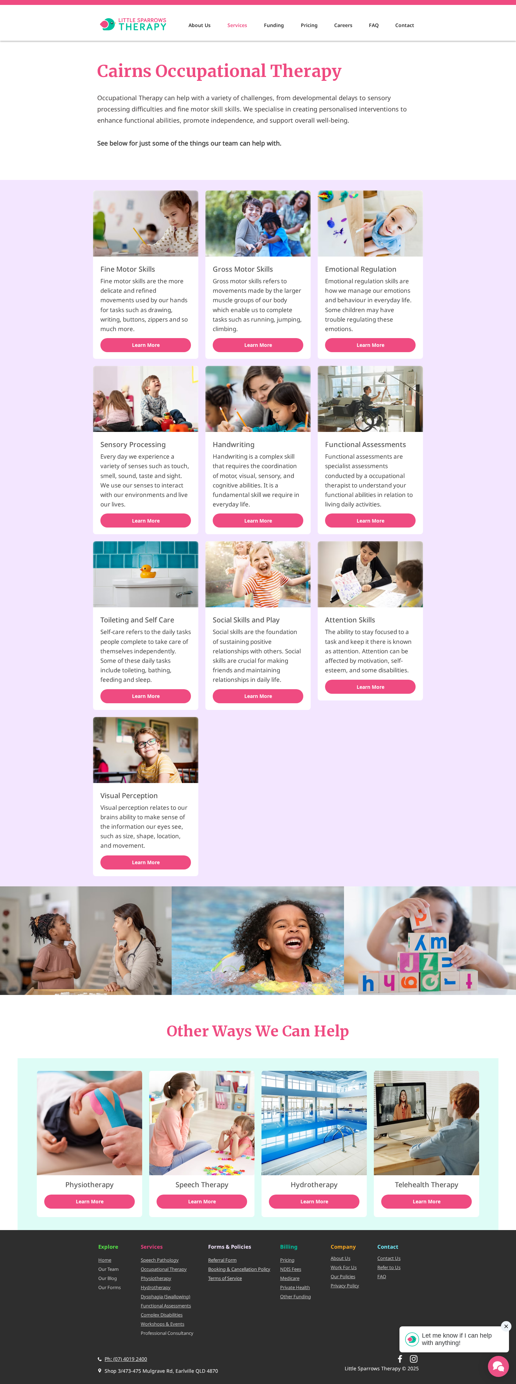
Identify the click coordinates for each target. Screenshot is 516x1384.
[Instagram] (414, 1359)
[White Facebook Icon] (400, 1359)
